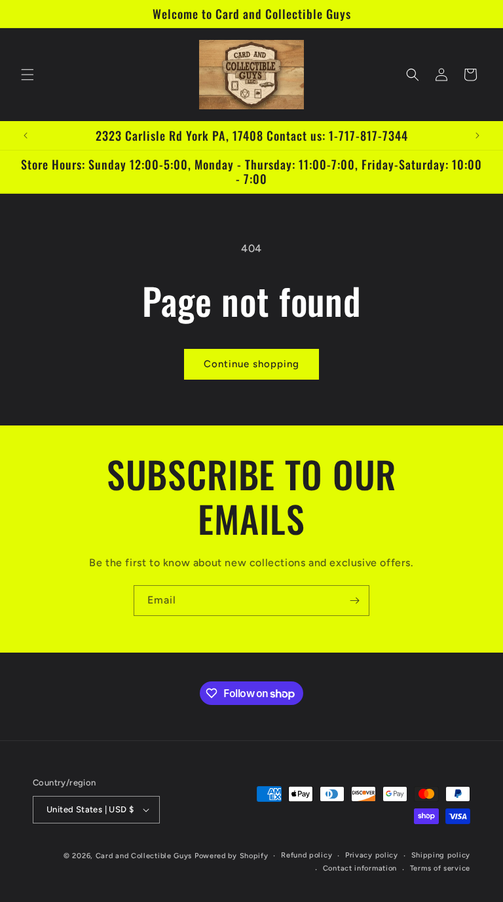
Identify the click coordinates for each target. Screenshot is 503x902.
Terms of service (440, 868)
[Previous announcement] (25, 135)
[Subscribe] (354, 600)
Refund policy (306, 855)
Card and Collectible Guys (144, 856)
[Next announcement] (477, 135)
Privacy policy (371, 855)
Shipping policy (441, 855)
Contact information (360, 868)
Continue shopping (251, 364)
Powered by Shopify (232, 856)
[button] (27, 74)
